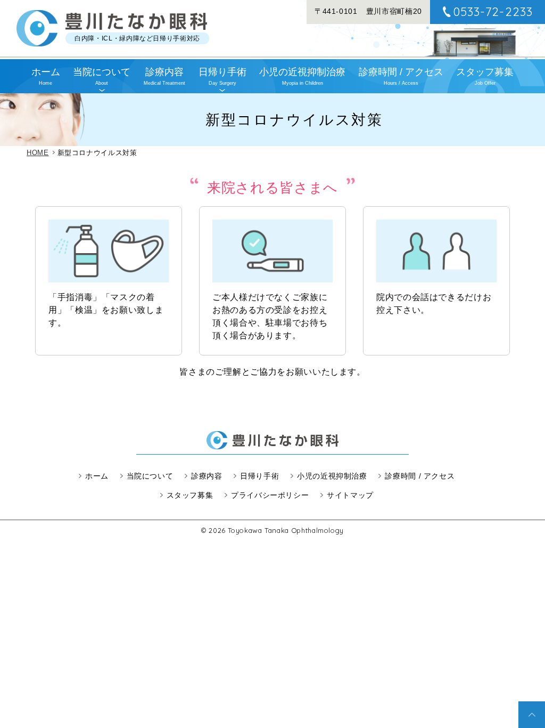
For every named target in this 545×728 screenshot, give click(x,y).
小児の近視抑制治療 (302, 76)
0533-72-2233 (493, 12)
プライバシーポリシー (270, 495)
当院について (101, 76)
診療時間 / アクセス (401, 76)
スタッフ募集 (485, 76)
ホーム (45, 76)
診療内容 (164, 76)
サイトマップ (350, 495)
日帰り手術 (222, 76)
